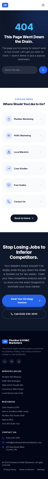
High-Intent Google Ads (12, 385)
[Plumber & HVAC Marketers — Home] (5, 5)
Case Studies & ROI (10, 407)
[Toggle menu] (43, 5)
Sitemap (41, 469)
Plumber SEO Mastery (11, 377)
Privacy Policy (10, 469)
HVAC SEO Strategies (11, 381)
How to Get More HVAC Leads (15, 411)
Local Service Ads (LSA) (12, 393)
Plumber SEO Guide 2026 (13, 415)
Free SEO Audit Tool (11, 424)
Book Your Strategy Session (22, 301)
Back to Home (22, 218)
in (5, 361)
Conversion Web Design (13, 389)
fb (12, 361)
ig (19, 361)
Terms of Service (26, 469)
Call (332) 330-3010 (25, 314)
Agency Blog (7, 419)
